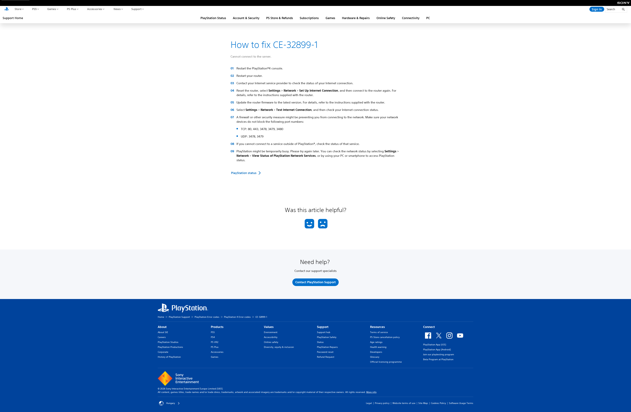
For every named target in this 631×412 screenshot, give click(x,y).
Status (320, 342)
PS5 (34, 9)
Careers (162, 337)
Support (136, 9)
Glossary (374, 356)
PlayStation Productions (170, 347)
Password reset (325, 351)
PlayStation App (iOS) (434, 344)
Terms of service (379, 332)
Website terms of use (403, 403)
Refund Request (325, 356)
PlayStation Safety (326, 337)
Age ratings (376, 342)
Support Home (13, 18)
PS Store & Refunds (279, 18)
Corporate (163, 351)
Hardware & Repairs (356, 18)
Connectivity (411, 18)
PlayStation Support (179, 316)
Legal (369, 403)
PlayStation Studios (168, 342)
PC (428, 18)
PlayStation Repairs (327, 347)
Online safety (271, 342)
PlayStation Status (213, 18)
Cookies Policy (438, 403)
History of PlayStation (169, 356)
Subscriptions (309, 18)
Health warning (378, 347)
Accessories (94, 9)
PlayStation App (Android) (437, 349)
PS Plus (71, 9)
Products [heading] (217, 327)
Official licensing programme (386, 361)
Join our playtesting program (438, 354)
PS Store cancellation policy (385, 337)
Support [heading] (322, 327)
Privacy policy (382, 403)
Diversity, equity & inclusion (279, 347)
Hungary (170, 403)
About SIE (163, 332)
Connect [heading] (429, 327)
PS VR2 (214, 342)
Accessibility (270, 337)
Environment (270, 332)
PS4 (213, 337)
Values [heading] (269, 327)
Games (51, 9)
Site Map (423, 403)
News (116, 9)
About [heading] (162, 327)
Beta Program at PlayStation (438, 359)
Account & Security (246, 18)
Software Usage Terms (461, 403)
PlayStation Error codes (207, 316)
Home (161, 316)
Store (17, 9)
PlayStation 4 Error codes (237, 316)
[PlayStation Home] (6, 9)
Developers (376, 351)
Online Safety (385, 18)
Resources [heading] (377, 327)
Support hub (323, 332)
